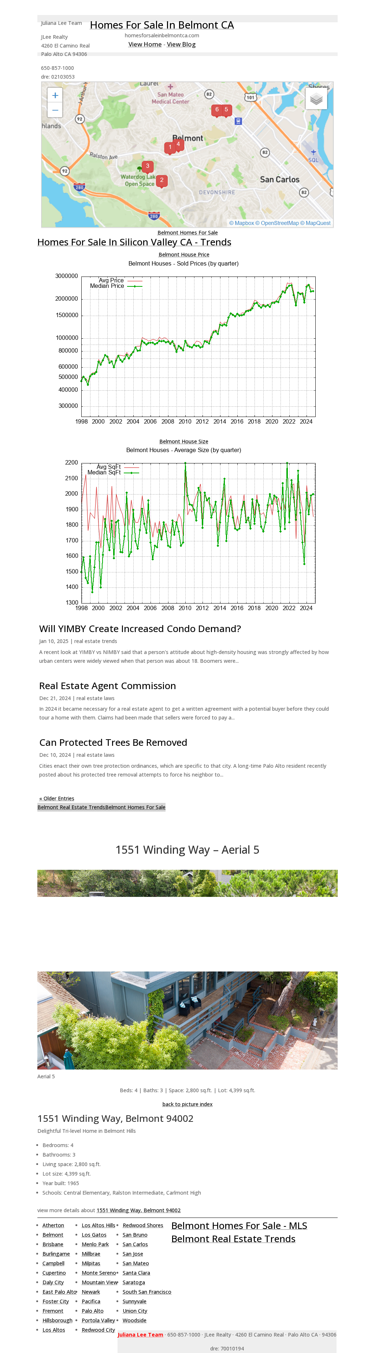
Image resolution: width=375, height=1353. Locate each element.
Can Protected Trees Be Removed (113, 742)
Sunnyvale (134, 1301)
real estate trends (95, 641)
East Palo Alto (59, 1291)
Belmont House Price (184, 254)
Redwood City (98, 1329)
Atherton (53, 1225)
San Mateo (136, 1263)
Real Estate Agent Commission (107, 685)
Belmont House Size (183, 441)
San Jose (133, 1253)
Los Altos (53, 1329)
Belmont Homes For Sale (187, 232)
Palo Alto (93, 1310)
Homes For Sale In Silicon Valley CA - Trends (134, 241)
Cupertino (54, 1272)
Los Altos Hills (98, 1225)
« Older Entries (56, 798)
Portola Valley (98, 1320)
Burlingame (56, 1253)
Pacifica (91, 1301)
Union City (135, 1310)
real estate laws (96, 698)
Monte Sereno (99, 1272)
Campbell (53, 1263)
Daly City (53, 1282)
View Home (145, 44)
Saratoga (134, 1282)
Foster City (55, 1301)
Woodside (134, 1320)
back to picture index (188, 1104)
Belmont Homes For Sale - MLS (239, 1225)
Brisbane (52, 1244)
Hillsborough (57, 1320)
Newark (91, 1291)
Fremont (52, 1310)
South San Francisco (147, 1291)
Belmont (52, 1234)
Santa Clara (136, 1272)
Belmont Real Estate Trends (71, 807)
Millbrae (91, 1253)
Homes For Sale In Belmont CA (162, 24)
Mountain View (100, 1282)
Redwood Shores (143, 1225)
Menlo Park (95, 1244)
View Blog (181, 44)
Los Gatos (94, 1234)
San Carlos (135, 1244)
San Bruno (135, 1234)
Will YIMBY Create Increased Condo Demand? (140, 628)
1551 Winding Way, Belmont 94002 (139, 1210)
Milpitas (91, 1263)
